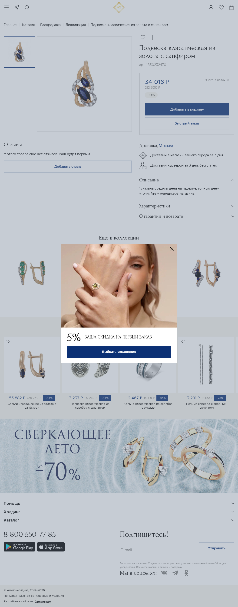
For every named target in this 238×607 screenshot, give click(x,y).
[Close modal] (171, 249)
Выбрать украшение (119, 352)
